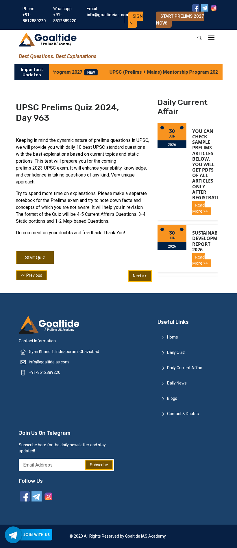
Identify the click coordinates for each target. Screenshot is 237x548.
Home (172, 337)
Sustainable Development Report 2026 (209, 241)
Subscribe (99, 464)
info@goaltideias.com (49, 362)
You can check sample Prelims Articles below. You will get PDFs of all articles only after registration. (209, 164)
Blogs (172, 398)
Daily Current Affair (184, 367)
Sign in (135, 20)
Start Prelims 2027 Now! (180, 20)
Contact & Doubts (183, 413)
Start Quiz (35, 257)
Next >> (140, 276)
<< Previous (31, 275)
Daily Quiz (176, 352)
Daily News (177, 383)
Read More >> (200, 208)
